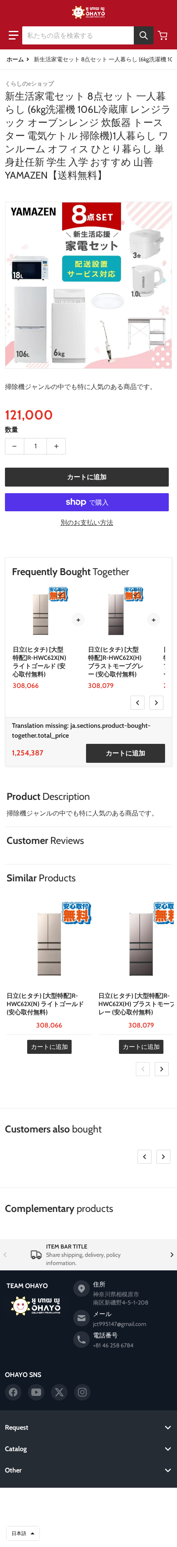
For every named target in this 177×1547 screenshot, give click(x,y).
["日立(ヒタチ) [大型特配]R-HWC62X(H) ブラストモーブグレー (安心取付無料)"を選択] (136, 594)
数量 (11, 429)
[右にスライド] (156, 703)
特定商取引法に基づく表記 (88, 1534)
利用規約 (88, 1523)
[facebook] (13, 1392)
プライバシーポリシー (88, 1513)
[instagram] (82, 1392)
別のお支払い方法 (87, 523)
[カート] (163, 35)
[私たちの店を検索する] (144, 35)
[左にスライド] (137, 703)
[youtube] (36, 1392)
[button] (13, 35)
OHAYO (76, 1500)
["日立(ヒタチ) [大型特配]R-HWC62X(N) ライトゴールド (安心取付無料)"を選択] (61, 594)
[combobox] (87, 35)
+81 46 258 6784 (113, 1345)
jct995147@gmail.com (119, 1324)
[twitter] (59, 1392)
